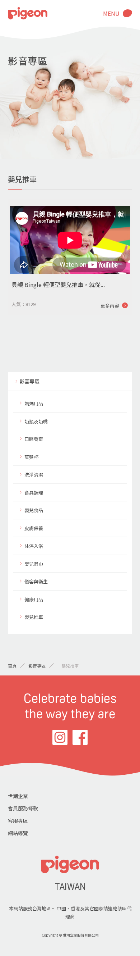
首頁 (12, 666)
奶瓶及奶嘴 (36, 421)
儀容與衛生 (36, 581)
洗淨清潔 (33, 474)
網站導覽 (18, 833)
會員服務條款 (23, 808)
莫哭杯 (31, 457)
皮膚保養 (33, 528)
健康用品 (33, 599)
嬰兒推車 (33, 617)
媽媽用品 (33, 403)
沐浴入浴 (33, 545)
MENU (111, 13)
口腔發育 (33, 439)
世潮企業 (18, 796)
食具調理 (33, 492)
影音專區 (29, 381)
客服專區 (18, 820)
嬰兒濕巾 (33, 563)
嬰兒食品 (33, 510)
